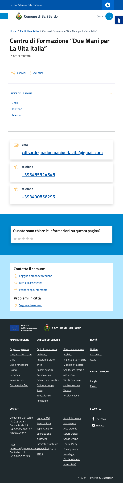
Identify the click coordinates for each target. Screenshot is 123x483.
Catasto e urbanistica (48, 380)
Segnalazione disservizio (44, 436)
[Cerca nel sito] (109, 16)
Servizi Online (70, 439)
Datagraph (107, 478)
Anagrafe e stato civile (46, 362)
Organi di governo (19, 349)
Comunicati (96, 354)
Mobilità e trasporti (73, 365)
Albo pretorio (70, 428)
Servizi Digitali (70, 434)
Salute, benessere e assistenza (73, 372)
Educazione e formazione (44, 398)
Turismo (67, 390)
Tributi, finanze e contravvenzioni (72, 382)
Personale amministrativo (18, 377)
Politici (13, 370)
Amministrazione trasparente (72, 420)
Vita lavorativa (71, 395)
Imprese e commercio (74, 359)
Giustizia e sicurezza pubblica (73, 351)
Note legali (69, 454)
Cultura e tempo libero (45, 387)
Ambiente (42, 354)
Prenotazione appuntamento (45, 425)
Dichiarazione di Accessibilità (71, 461)
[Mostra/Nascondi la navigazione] (4, 16)
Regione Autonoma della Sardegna (26, 5)
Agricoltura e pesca (47, 349)
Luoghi (93, 381)
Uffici (12, 359)
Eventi (93, 386)
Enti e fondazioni (19, 365)
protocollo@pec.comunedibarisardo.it (29, 448)
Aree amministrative (21, 354)
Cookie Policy (70, 444)
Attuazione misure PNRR (46, 451)
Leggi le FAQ (43, 418)
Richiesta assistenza (47, 444)
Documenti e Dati (19, 385)
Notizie (94, 349)
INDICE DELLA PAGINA (21, 93)
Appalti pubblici (45, 370)
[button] (119, 20)
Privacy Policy (70, 449)
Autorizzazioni (44, 375)
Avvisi (93, 359)
